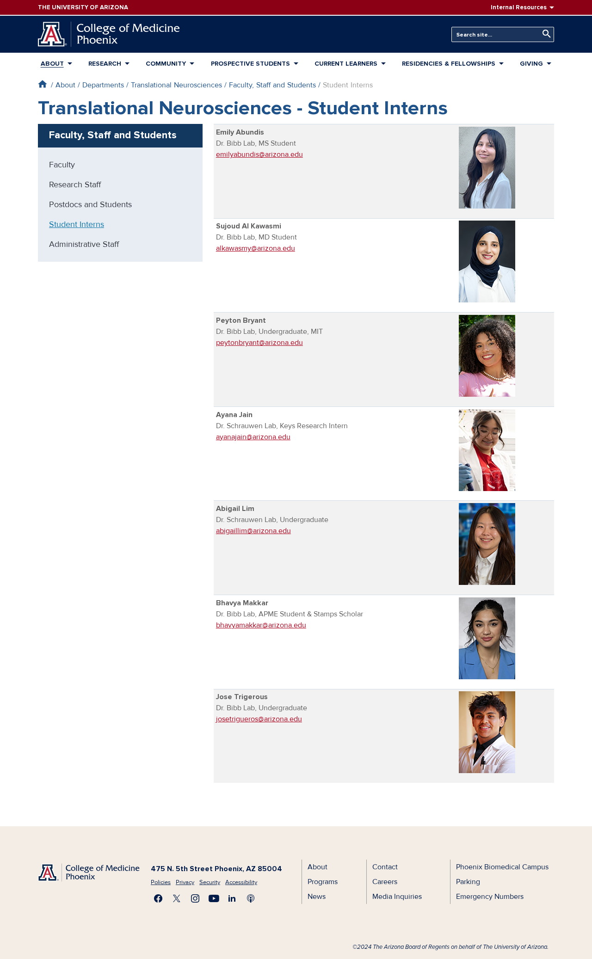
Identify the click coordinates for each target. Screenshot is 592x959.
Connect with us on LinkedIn (232, 898)
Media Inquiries (397, 896)
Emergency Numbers (490, 896)
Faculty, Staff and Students (272, 85)
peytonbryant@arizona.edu (259, 342)
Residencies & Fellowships (448, 64)
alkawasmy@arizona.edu (255, 248)
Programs (323, 881)
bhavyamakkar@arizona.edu (261, 625)
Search (544, 34)
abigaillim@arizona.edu (253, 530)
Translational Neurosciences (176, 85)
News (317, 896)
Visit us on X (176, 898)
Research (104, 64)
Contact (385, 867)
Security (209, 882)
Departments (103, 85)
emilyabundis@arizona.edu (259, 154)
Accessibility (241, 882)
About (52, 64)
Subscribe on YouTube (213, 898)
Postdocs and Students (90, 204)
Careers (384, 881)
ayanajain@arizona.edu (253, 437)
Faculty (62, 165)
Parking (468, 881)
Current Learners (345, 64)
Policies (161, 882)
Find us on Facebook (158, 898)
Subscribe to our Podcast (250, 898)
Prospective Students (250, 64)
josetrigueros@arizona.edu (259, 719)
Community (166, 64)
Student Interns (76, 224)
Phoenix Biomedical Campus (502, 867)
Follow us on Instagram (195, 898)
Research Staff (75, 184)
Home (42, 84)
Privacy (185, 882)
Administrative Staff (84, 244)
